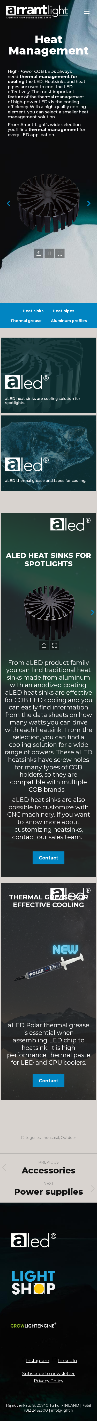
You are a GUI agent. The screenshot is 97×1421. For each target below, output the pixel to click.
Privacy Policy (48, 1380)
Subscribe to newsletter (48, 1373)
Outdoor (68, 1137)
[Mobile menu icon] (86, 11)
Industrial (50, 1137)
